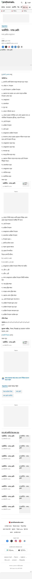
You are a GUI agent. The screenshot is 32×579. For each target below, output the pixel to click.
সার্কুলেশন (23, 557)
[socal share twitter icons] (6, 48)
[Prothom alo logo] (16, 523)
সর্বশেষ (3, 7)
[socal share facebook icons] (3, 48)
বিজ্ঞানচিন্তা (23, 526)
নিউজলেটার (22, 560)
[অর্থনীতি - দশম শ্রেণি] (26, 184)
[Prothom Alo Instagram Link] (17, 541)
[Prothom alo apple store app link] (21, 550)
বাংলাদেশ (8, 7)
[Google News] (24, 541)
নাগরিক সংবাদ (8, 526)
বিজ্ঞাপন (16, 557)
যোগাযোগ (14, 560)
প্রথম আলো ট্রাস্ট (7, 529)
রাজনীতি (14, 7)
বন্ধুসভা (13, 529)
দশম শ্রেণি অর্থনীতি (7, 396)
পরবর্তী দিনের (5, 335)
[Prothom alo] (8, 2)
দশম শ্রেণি (18, 391)
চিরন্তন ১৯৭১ (20, 529)
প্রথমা (11, 532)
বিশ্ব (18, 7)
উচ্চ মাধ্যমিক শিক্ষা (7, 391)
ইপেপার (26, 529)
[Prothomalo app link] (10, 550)
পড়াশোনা (4, 26)
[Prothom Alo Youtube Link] (21, 541)
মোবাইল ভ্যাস (17, 532)
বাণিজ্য (22, 7)
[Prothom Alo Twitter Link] (12, 541)
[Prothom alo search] (22, 3)
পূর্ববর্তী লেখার (6, 75)
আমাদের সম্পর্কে (8, 557)
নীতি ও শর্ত (7, 560)
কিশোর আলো (16, 526)
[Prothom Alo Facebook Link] (8, 541)
